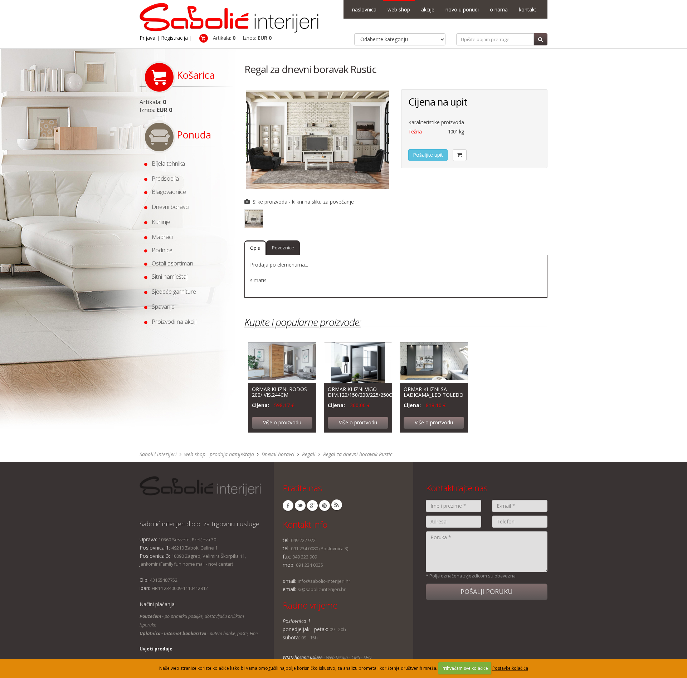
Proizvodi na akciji (171, 322)
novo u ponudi (462, 9)
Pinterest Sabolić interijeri (324, 505)
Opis (255, 248)
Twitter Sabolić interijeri (300, 505)
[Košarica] (460, 155)
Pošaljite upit (428, 154)
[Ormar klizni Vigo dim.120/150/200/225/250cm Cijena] (358, 361)
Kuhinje (158, 222)
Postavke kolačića (510, 668)
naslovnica (364, 9)
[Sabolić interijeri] (229, 16)
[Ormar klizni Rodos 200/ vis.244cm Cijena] (282, 361)
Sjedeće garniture (171, 292)
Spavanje (161, 307)
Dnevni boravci (168, 207)
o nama (499, 9)
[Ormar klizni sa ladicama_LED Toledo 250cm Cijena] (434, 361)
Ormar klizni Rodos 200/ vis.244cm (279, 392)
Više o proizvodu (282, 422)
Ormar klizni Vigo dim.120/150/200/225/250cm (362, 392)
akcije (427, 9)
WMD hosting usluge (302, 657)
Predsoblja (163, 178)
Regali (309, 454)
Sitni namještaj (167, 277)
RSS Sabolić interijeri (336, 504)
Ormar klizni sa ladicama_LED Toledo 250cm (433, 395)
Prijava (147, 37)
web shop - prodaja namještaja (219, 454)
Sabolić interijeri (158, 454)
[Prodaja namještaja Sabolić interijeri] (200, 486)
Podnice (159, 250)
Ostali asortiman (170, 263)
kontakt (527, 9)
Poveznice (283, 248)
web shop (399, 9)
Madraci (160, 237)
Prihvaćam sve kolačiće (465, 668)
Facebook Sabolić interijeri (288, 505)
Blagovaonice (166, 192)
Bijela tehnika (166, 163)
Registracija (174, 37)
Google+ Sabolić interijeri (312, 505)
